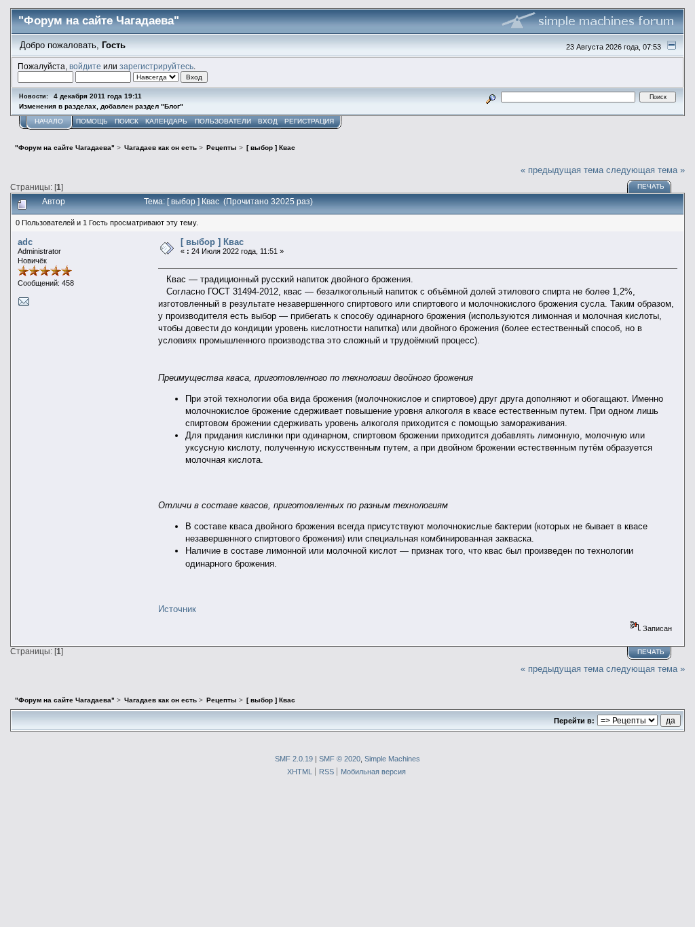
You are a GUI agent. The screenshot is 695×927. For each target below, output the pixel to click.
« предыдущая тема (562, 170)
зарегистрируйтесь (156, 66)
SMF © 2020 (339, 759)
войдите (85, 66)
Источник (177, 609)
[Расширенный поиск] (490, 96)
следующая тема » (645, 170)
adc (25, 242)
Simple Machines (392, 759)
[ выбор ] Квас (212, 242)
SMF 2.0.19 (294, 759)
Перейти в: (574, 721)
